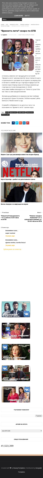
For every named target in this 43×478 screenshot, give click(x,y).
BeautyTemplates (19, 468)
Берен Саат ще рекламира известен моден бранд (20, 154)
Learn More (18, 16)
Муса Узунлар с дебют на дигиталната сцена (18, 179)
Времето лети (14, 24)
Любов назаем (24, 24)
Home (2, 24)
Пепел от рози (5, 26)
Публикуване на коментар (12, 249)
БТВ (7, 24)
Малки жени (35, 24)
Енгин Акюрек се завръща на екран (14, 204)
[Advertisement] (21, 274)
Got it (27, 16)
